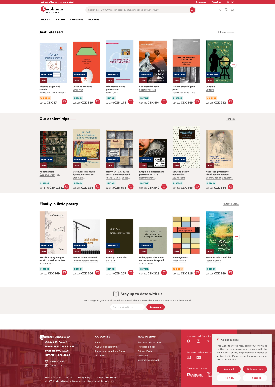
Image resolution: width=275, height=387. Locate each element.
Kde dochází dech (149, 86)
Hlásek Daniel (113, 177)
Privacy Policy (84, 377)
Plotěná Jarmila (213, 260)
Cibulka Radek (58, 92)
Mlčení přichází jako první (183, 88)
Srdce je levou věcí (116, 257)
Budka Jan (45, 92)
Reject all (229, 377)
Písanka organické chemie (50, 88)
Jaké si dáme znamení (85, 257)
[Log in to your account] (220, 10)
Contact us (201, 2)
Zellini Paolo (178, 177)
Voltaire (210, 89)
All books (100, 355)
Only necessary (255, 369)
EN (232, 2)
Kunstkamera (47, 171)
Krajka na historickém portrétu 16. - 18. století (151, 173)
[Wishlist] (226, 10)
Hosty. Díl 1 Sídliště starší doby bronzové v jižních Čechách (119, 173)
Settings (256, 377)
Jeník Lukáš (112, 92)
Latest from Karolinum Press (110, 351)
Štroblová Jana (47, 263)
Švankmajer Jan (47, 174)
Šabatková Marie (147, 89)
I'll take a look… (231, 203)
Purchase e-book (146, 346)
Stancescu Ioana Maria (183, 92)
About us (216, 2)
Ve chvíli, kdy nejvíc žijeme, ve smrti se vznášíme (84, 173)
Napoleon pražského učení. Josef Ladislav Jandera (217, 173)
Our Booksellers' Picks (107, 346)
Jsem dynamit (180, 257)
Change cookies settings (106, 377)
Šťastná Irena (146, 263)
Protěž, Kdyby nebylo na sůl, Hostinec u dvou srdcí (53, 259)
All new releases (226, 32)
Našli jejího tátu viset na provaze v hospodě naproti (151, 259)
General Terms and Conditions (58, 377)
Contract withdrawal (148, 360)
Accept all (228, 369)
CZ (227, 2)
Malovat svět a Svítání (218, 257)
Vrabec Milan (179, 260)
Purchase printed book (149, 342)
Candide (210, 86)
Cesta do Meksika (82, 86)
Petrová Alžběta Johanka (85, 260)
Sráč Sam (111, 260)
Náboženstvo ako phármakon (115, 88)
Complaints (144, 355)
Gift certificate (145, 351)
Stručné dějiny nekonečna (180, 173)
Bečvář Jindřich (213, 177)
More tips (230, 118)
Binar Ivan (78, 89)
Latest (98, 342)
